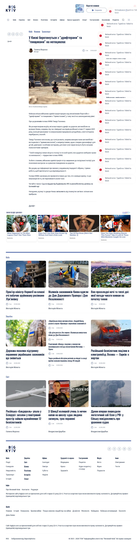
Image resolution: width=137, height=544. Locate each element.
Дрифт (10, 41)
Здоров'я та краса (67, 458)
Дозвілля (76, 511)
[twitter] (119, 449)
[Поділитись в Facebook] (13, 34)
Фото (99, 462)
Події (8, 462)
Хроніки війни (36, 511)
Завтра (45, 466)
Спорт (84, 20)
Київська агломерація (108, 511)
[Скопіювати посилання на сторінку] (21, 34)
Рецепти (82, 462)
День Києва (10, 515)
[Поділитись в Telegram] (9, 34)
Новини (37, 31)
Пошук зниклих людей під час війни (57, 511)
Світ (28, 20)
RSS (7, 538)
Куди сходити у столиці (85, 467)
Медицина (65, 462)
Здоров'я (64, 470)
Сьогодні (45, 462)
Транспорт (46, 31)
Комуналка (25, 511)
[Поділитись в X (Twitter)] (17, 34)
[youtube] (129, 449)
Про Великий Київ (13, 489)
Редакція (34, 489)
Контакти (25, 489)
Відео (99, 466)
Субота (45, 470)
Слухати (98, 10)
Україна (22, 20)
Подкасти (101, 470)
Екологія (122, 511)
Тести (117, 466)
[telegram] (109, 449)
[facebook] (114, 449)
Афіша (62, 20)
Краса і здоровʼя (73, 20)
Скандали (10, 466)
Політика (44, 20)
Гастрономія (94, 20)
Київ (14, 20)
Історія (8, 479)
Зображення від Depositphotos (23, 538)
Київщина (95, 511)
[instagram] (124, 449)
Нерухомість (11, 470)
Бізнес (35, 20)
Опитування (120, 462)
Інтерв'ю (54, 20)
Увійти (121, 10)
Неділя (45, 474)
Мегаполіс (85, 511)
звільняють (61, 191)
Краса (63, 466)
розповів (38, 121)
